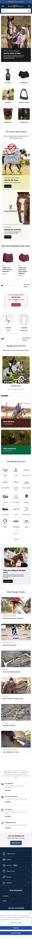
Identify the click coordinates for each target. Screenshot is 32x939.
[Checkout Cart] (29, 6)
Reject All (15, 928)
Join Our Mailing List (16, 1)
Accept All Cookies (16, 933)
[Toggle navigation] (3, 6)
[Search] (29, 11)
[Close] (30, 913)
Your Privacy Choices (16, 922)
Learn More (7, 790)
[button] (29, 2)
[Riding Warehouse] (16, 6)
